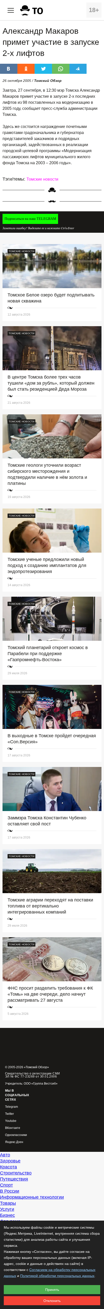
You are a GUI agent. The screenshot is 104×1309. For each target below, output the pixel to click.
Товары (8, 1203)
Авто (5, 1154)
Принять (52, 1290)
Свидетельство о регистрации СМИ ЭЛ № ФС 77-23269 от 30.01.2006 (32, 1075)
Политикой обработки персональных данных (57, 1276)
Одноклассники (16, 1135)
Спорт (6, 1185)
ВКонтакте (12, 1128)
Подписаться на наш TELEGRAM (30, 219)
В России (9, 1191)
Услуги (7, 1209)
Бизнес (7, 1215)
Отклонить (52, 1301)
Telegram (11, 1107)
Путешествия (14, 1179)
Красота (8, 1166)
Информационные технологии (32, 1197)
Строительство (16, 1173)
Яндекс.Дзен (14, 1142)
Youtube (10, 1121)
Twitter (9, 1114)
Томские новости (42, 179)
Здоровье (10, 1160)
